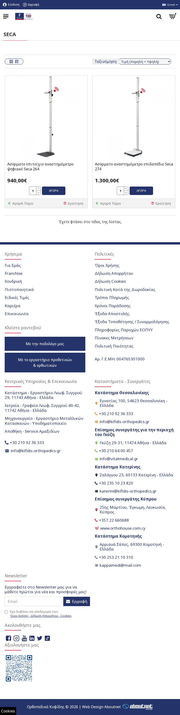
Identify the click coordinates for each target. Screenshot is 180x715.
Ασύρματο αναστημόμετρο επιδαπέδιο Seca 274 (134, 167)
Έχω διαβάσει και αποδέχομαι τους (40, 614)
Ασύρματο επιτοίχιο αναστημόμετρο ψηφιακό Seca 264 (40, 167)
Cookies (8, 711)
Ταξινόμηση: (105, 61)
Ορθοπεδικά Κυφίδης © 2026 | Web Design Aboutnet (74, 706)
